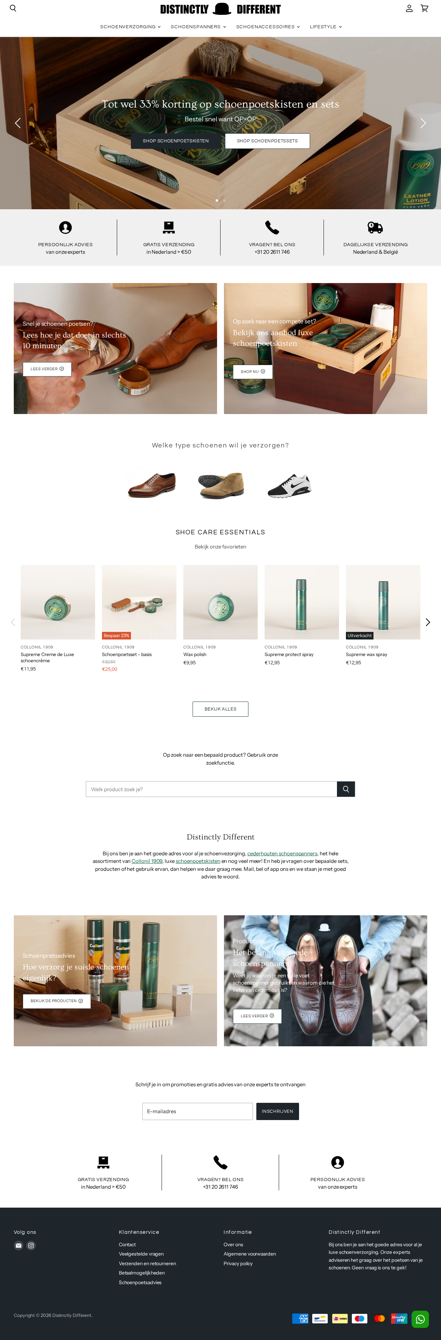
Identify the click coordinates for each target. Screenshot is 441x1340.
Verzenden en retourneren (147, 1263)
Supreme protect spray (289, 654)
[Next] (422, 123)
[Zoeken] (346, 789)
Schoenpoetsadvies (140, 1282)
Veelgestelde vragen (141, 1254)
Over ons (233, 1244)
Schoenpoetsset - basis (127, 654)
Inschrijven (277, 1111)
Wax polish (194, 654)
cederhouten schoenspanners (282, 853)
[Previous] (19, 123)
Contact (127, 1244)
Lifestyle (324, 26)
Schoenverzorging (128, 26)
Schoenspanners (196, 26)
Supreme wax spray (366, 654)
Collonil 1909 (147, 861)
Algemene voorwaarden (250, 1254)
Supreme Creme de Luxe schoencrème (47, 657)
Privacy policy (238, 1263)
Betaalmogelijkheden (142, 1273)
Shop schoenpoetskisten (176, 141)
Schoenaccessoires (266, 26)
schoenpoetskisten (198, 861)
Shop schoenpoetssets (267, 141)
